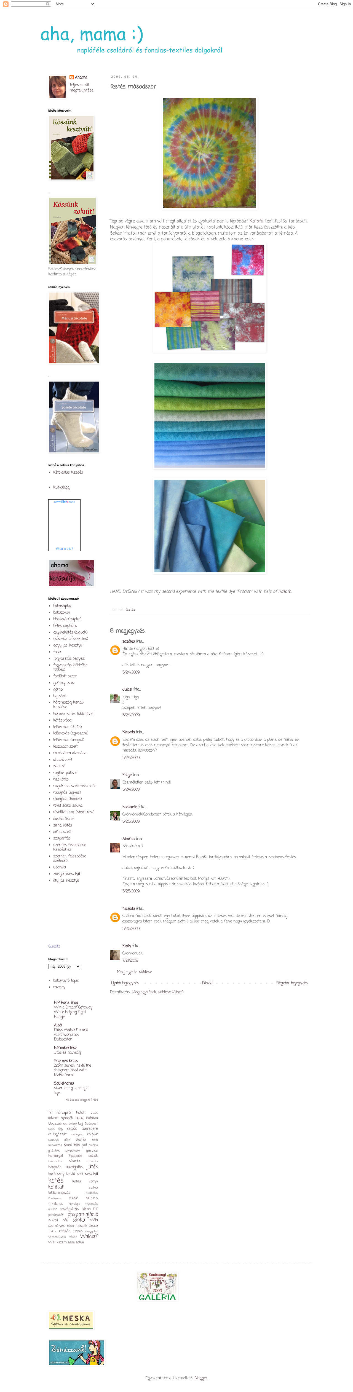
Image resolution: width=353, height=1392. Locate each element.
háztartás (55, 1161)
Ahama (128, 839)
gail (84, 1145)
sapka (79, 1220)
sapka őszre (63, 819)
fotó (77, 1145)
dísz (67, 1140)
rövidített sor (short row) (74, 812)
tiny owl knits (66, 1061)
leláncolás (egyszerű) (71, 733)
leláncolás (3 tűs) (67, 727)
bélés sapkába (65, 626)
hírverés (92, 1161)
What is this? (64, 548)
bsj (80, 1123)
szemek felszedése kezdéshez (69, 847)
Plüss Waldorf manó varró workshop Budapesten (71, 1034)
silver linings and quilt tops (72, 1090)
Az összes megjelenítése (82, 1100)
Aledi (58, 1025)
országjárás (69, 1209)
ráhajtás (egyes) (67, 793)
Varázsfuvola (57, 1237)
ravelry (59, 987)
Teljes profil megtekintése (81, 87)
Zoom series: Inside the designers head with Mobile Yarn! (72, 1070)
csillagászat (57, 1134)
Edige (127, 775)
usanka (59, 867)
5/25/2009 (131, 822)
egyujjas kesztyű (67, 645)
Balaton (92, 1118)
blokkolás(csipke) (67, 619)
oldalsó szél (62, 760)
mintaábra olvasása (69, 753)
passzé (59, 766)
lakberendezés (59, 1192)
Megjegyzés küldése (134, 972)
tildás (52, 1231)
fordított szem (65, 676)
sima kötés (62, 825)
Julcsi (127, 690)
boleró (73, 1123)
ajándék (67, 1118)
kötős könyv (85, 1181)
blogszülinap (57, 1123)
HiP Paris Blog (66, 1003)
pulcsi (53, 1220)
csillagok (76, 1134)
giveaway (73, 1150)
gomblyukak (63, 683)
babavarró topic (66, 981)
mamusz (54, 1198)
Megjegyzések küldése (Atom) (158, 992)
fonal (68, 1145)
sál (65, 1220)
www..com (64, 501)
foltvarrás (55, 1145)
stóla (94, 1220)
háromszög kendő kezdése (68, 705)
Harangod (55, 1155)
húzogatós (74, 1167)
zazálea (128, 642)
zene (71, 1242)
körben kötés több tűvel (73, 714)
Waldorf (89, 1236)
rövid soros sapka (67, 806)
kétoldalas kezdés (68, 473)
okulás (52, 1209)
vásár (73, 1237)
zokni (80, 1242)
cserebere (89, 1129)
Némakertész (65, 1048)
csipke (92, 1134)
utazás (64, 1231)
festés (130, 609)
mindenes (55, 1203)
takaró (81, 1226)
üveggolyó (91, 1231)
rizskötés (61, 779)
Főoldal (207, 983)
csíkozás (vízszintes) (70, 639)
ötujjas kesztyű (66, 881)
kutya (93, 1187)
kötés (55, 1181)
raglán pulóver (65, 773)
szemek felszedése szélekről (69, 859)
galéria (93, 1145)
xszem (62, 1242)
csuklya (53, 1140)
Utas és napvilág (67, 1052)
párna (86, 1209)
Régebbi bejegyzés (292, 983)
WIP (51, 1242)
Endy (126, 946)
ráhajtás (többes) (67, 799)
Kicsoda (128, 732)
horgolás (54, 1167)
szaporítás (62, 838)
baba (79, 1118)
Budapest (91, 1123)
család (72, 1129)
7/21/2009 (130, 961)
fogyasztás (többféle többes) (70, 668)
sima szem (62, 832)
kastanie (129, 807)
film (95, 1140)
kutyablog (61, 487)
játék (92, 1166)
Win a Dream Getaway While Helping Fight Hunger (73, 1012)
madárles (91, 1192)
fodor (57, 652)
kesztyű (91, 1174)
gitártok (53, 1150)
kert (80, 1174)
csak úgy (55, 1129)
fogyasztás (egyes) (69, 659)
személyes (56, 1226)
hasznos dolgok (83, 1155)
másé (73, 1198)
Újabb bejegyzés (125, 983)
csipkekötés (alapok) (70, 632)
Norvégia (74, 1203)
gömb (58, 690)
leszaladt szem (66, 747)
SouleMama (64, 1084)
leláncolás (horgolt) (68, 740)
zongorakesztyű (66, 874)
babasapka (62, 606)
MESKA (92, 1198)
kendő (70, 1174)
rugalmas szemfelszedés (74, 786)
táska (93, 1226)
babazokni (61, 613)
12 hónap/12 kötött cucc (73, 1113)
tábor (70, 1226)
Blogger (200, 1378)
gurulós (92, 1150)
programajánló (83, 1214)
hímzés (74, 1161)
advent (53, 1118)
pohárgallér (55, 1215)
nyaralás (91, 1203)
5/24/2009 (131, 672)
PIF (95, 1209)
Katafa (257, 221)
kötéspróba (62, 720)
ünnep (77, 1231)
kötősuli (56, 1187)
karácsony (56, 1174)
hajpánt (59, 696)
